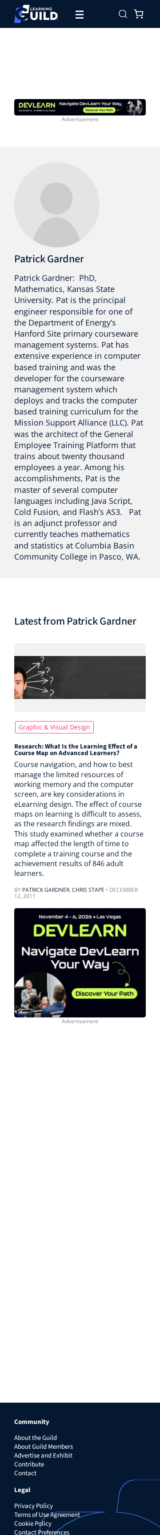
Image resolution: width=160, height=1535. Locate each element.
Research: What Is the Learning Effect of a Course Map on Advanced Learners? (75, 749)
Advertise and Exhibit (43, 1455)
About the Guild (35, 1438)
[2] (80, 961)
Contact (25, 1473)
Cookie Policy (33, 1523)
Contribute (29, 1464)
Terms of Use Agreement (47, 1515)
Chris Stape (88, 890)
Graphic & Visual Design (54, 727)
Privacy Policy (33, 1506)
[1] (80, 106)
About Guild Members (43, 1446)
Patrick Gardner (49, 259)
